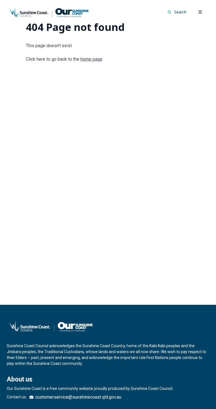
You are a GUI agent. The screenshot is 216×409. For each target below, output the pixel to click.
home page (91, 59)
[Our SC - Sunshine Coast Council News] (49, 11)
